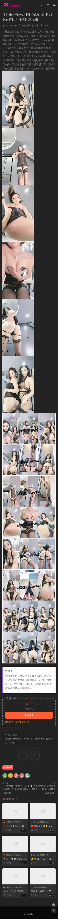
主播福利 (8, 767)
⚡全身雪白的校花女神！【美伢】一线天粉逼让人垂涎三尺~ (43, 789)
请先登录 (29, 715)
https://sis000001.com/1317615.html (24, 738)
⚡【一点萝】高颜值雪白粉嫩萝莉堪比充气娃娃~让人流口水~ (14, 891)
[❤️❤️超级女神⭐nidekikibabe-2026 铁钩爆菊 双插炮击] (43, 811)
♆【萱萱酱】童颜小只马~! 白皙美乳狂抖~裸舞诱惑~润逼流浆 (15, 789)
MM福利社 (29, 914)
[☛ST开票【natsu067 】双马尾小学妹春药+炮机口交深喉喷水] (15, 844)
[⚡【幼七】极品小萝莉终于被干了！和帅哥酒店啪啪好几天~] (15, 811)
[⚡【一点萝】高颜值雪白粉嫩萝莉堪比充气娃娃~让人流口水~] (15, 876)
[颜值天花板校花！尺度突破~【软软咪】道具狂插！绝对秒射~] (43, 876)
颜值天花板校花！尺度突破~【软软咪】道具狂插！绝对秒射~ (42, 891)
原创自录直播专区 (30, 25)
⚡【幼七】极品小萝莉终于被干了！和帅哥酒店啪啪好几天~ (14, 826)
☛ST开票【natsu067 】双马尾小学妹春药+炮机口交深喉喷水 (14, 858)
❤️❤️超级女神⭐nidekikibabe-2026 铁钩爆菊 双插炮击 (42, 826)
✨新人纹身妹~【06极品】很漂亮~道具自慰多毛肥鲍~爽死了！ (42, 858)
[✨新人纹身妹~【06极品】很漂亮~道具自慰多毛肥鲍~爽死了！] (43, 844)
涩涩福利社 (12, 5)
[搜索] (41, 4)
